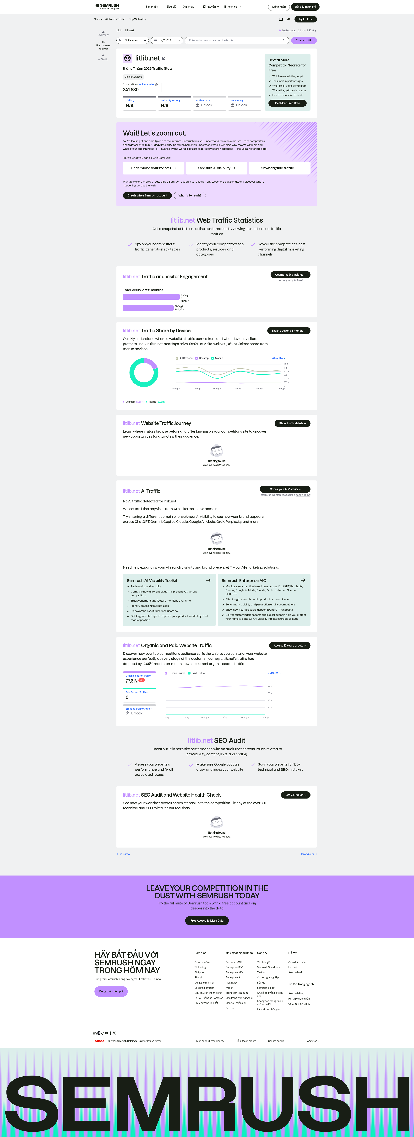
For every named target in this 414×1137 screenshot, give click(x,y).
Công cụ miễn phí (236, 1003)
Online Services (133, 77)
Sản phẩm (152, 6)
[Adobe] (99, 1041)
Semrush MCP (234, 962)
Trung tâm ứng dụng (237, 993)
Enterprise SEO (234, 967)
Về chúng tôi (264, 962)
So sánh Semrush (204, 988)
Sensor (230, 1008)
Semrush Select (266, 988)
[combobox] (233, 40)
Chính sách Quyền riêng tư (210, 1041)
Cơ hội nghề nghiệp (268, 977)
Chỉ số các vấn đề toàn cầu (270, 994)
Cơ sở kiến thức (297, 962)
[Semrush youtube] (107, 1033)
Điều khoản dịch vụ (246, 1041)
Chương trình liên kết (206, 1003)
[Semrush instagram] (99, 1033)
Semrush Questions (268, 967)
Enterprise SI (233, 977)
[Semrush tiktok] (103, 1033)
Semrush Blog (296, 993)
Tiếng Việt (311, 1041)
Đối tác (261, 982)
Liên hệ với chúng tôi (268, 1009)
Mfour (229, 988)
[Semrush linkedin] (95, 1033)
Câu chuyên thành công (208, 993)
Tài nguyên (209, 6)
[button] (281, 19)
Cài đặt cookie (276, 1041)
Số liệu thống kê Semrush (209, 998)
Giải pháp (188, 6)
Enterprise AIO (234, 972)
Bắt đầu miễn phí (305, 6)
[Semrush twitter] (114, 1033)
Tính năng (200, 967)
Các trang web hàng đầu (239, 998)
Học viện (293, 967)
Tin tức (261, 972)
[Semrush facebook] (110, 1033)
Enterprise (230, 6)
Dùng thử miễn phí (111, 991)
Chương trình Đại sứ (299, 1004)
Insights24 (231, 982)
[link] (109, 19)
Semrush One (202, 962)
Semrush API (295, 972)
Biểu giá (171, 6)
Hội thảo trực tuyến (299, 998)
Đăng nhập (279, 6)
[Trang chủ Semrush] (106, 7)
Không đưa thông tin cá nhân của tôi (270, 1003)
